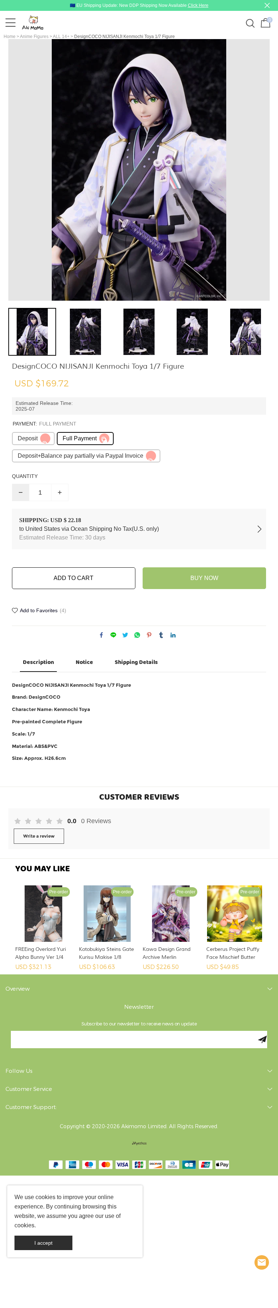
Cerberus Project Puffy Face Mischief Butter (232, 953)
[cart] (264, 22)
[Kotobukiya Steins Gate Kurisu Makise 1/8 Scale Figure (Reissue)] (107, 913)
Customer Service (28, 1089)
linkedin (173, 635)
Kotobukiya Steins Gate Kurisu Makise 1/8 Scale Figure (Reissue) (106, 953)
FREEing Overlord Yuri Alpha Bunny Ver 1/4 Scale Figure (40, 953)
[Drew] (261, 1262)
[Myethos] (139, 1143)
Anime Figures (34, 36)
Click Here (198, 5)
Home (10, 36)
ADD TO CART (73, 578)
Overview (17, 988)
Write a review (39, 836)
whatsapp (137, 635)
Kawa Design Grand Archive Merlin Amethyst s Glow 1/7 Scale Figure (167, 953)
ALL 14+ (61, 36)
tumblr (161, 635)
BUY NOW (204, 578)
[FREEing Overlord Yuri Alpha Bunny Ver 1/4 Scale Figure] (43, 913)
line (113, 635)
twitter (125, 635)
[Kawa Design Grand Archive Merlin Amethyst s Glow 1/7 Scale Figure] (171, 913)
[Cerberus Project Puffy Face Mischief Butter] (234, 913)
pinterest (149, 635)
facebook (101, 635)
